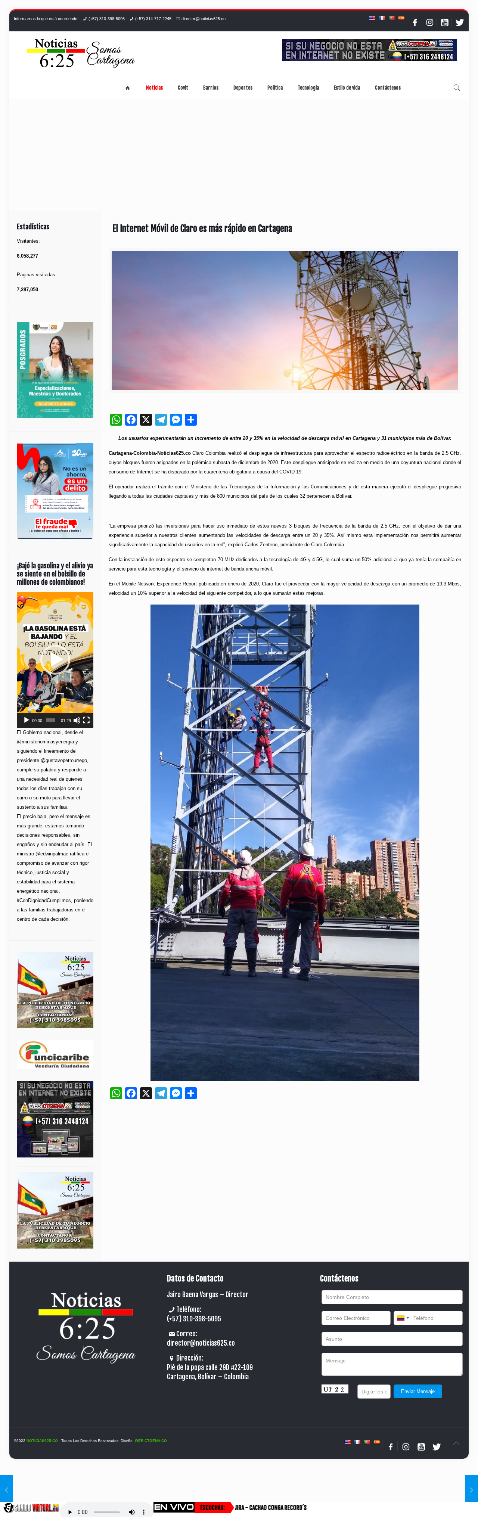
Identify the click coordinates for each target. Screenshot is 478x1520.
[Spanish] (401, 18)
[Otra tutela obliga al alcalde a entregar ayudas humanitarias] (471, 1490)
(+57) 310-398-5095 (107, 18)
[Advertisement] (239, 155)
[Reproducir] (26, 720)
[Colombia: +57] (402, 1318)
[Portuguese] (391, 18)
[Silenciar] (77, 720)
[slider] (50, 720)
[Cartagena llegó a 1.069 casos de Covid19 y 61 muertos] (6, 1490)
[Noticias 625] (81, 54)
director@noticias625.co (203, 18)
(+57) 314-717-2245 (153, 18)
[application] (55, 660)
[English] (372, 18)
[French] (381, 18)
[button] (55, 660)
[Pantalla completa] (86, 720)
